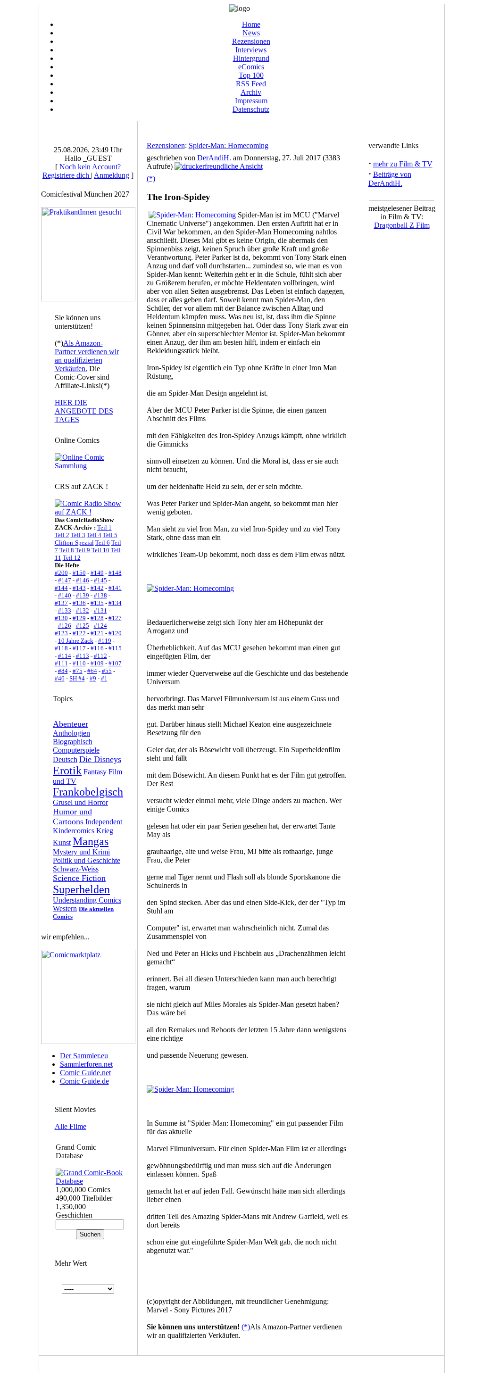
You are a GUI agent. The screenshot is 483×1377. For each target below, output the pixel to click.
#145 (100, 580)
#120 (115, 633)
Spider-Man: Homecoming (228, 145)
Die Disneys (100, 759)
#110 (79, 663)
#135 (97, 602)
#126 (64, 625)
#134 (115, 602)
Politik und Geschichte (86, 860)
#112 (100, 655)
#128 (97, 618)
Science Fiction (79, 878)
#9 (93, 678)
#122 (79, 633)
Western (65, 908)
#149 (97, 572)
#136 (79, 602)
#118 (61, 648)
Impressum (251, 101)
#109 (97, 663)
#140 (64, 595)
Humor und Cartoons (72, 816)
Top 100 (251, 75)
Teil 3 (78, 535)
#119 (104, 640)
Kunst (62, 842)
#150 (79, 572)
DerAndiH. (214, 158)
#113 (82, 655)
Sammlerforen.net (86, 1064)
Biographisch (72, 742)
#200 (61, 572)
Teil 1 (104, 527)
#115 (115, 648)
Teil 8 (66, 550)
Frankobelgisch (88, 792)
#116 (97, 648)
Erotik (67, 770)
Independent (103, 822)
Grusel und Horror (80, 802)
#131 (100, 610)
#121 (97, 633)
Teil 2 (62, 535)
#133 (64, 610)
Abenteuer (70, 724)
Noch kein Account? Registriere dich (81, 171)
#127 (115, 618)
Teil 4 (94, 535)
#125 (82, 625)
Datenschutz (251, 109)
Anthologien (71, 733)
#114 (64, 655)
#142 (97, 587)
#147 (64, 580)
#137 (61, 602)
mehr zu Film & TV (403, 164)
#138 (100, 595)
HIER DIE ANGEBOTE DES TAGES (84, 410)
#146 (82, 580)
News (251, 33)
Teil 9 (82, 550)
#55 (107, 670)
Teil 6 (102, 542)
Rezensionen (251, 41)
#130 (61, 618)
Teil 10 (100, 550)
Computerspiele (76, 750)
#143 (79, 587)
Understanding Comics (87, 900)
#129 (79, 618)
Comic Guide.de (84, 1081)
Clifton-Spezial (74, 542)
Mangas (90, 841)
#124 (100, 625)
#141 (115, 587)
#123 (61, 633)
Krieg (104, 831)
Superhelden (81, 889)
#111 (61, 663)
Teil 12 (72, 557)
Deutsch (65, 759)
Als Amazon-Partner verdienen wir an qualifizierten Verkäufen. (87, 356)
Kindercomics (73, 831)
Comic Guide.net (85, 1073)
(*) (151, 178)
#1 (104, 678)
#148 (115, 572)
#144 (61, 587)
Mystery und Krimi (81, 852)
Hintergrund (251, 58)
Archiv (251, 92)
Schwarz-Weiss (76, 869)
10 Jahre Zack (75, 640)
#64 (92, 670)
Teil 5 (110, 535)
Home (251, 24)
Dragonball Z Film (402, 225)
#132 (82, 610)
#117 (79, 648)
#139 (82, 595)
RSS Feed (251, 84)
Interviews (250, 50)
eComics (251, 67)
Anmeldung (111, 175)
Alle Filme (70, 1126)
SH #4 (77, 678)
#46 (60, 678)
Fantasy (95, 772)
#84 (63, 670)
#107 (115, 663)
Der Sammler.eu (84, 1056)
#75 (78, 670)
